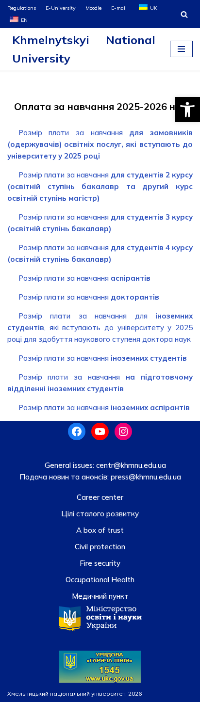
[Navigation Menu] (181, 49)
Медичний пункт (100, 596)
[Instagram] (123, 431)
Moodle (93, 7)
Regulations (21, 7)
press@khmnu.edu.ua (145, 476)
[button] (187, 109)
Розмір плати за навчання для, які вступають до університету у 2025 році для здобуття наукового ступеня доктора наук (100, 327)
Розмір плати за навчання (100, 144)
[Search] (184, 14)
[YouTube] (100, 431)
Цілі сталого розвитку (100, 513)
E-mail (119, 7)
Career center (100, 497)
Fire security (100, 563)
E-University (61, 7)
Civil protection (100, 546)
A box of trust (100, 530)
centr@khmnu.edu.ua (130, 465)
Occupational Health (100, 579)
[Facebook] (76, 431)
